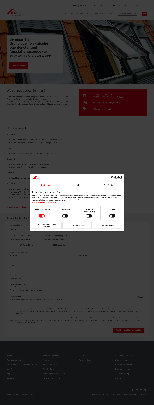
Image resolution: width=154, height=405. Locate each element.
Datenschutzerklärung (45, 202)
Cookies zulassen (107, 225)
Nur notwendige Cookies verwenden (47, 225)
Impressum (35, 202)
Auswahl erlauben (77, 225)
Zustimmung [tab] (45, 185)
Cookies (55, 202)
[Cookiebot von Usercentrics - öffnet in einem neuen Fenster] (113, 177)
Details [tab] (77, 185)
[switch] (65, 216)
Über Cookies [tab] (108, 185)
